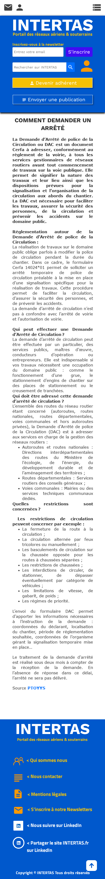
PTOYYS (36, 688)
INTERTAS (52, 25)
